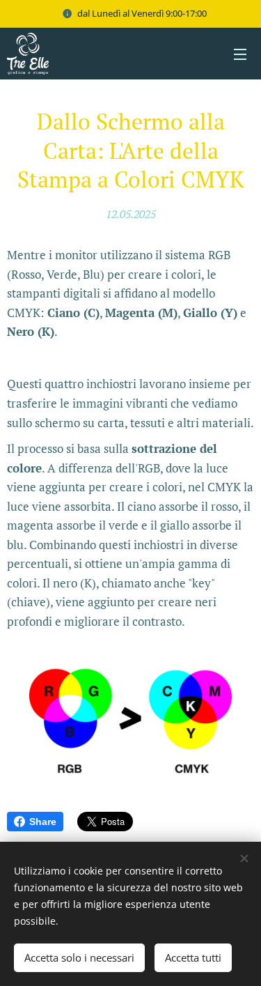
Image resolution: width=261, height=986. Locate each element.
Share (42, 821)
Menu (240, 54)
